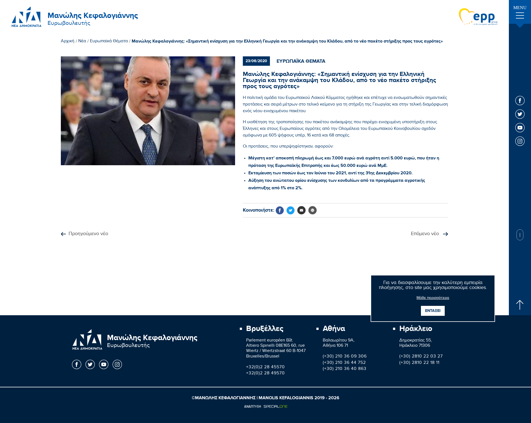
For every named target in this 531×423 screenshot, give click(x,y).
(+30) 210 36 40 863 (344, 369)
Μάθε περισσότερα (433, 298)
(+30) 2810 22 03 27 (421, 356)
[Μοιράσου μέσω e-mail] (301, 210)
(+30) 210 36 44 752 (344, 363)
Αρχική (67, 41)
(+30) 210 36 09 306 (345, 356)
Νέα (82, 41)
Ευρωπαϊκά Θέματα (109, 41)
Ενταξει (433, 310)
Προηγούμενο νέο (88, 234)
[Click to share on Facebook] (279, 210)
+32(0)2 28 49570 (265, 373)
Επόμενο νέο (425, 234)
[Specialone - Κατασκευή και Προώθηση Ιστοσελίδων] (265, 406)
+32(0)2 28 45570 (265, 367)
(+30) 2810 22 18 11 (419, 363)
